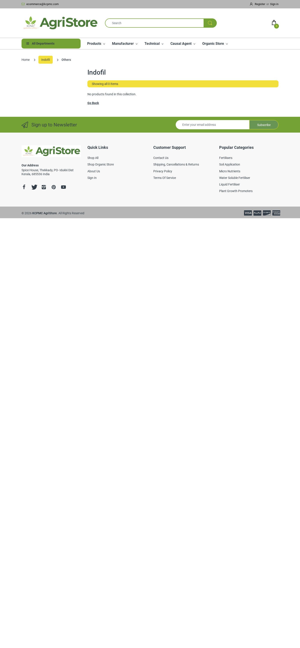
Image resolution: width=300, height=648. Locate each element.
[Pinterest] (53, 187)
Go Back (93, 103)
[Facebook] (24, 187)
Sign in (274, 4)
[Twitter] (33, 187)
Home (26, 59)
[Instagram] (43, 187)
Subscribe (264, 125)
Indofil (45, 59)
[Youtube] (63, 187)
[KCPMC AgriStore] (60, 23)
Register (260, 4)
